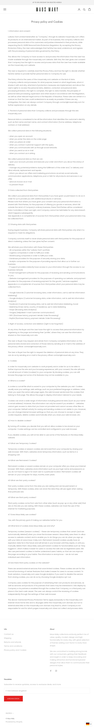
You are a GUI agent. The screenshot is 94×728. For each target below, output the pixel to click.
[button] (88, 724)
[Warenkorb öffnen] (89, 9)
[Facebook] (51, 670)
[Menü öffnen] (4, 9)
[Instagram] (56, 670)
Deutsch (9, 713)
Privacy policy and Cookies (15, 650)
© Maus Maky (10, 718)
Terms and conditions (13, 646)
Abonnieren (13, 699)
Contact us (9, 634)
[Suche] (84, 9)
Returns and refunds (12, 642)
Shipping (7, 638)
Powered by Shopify (14, 722)
